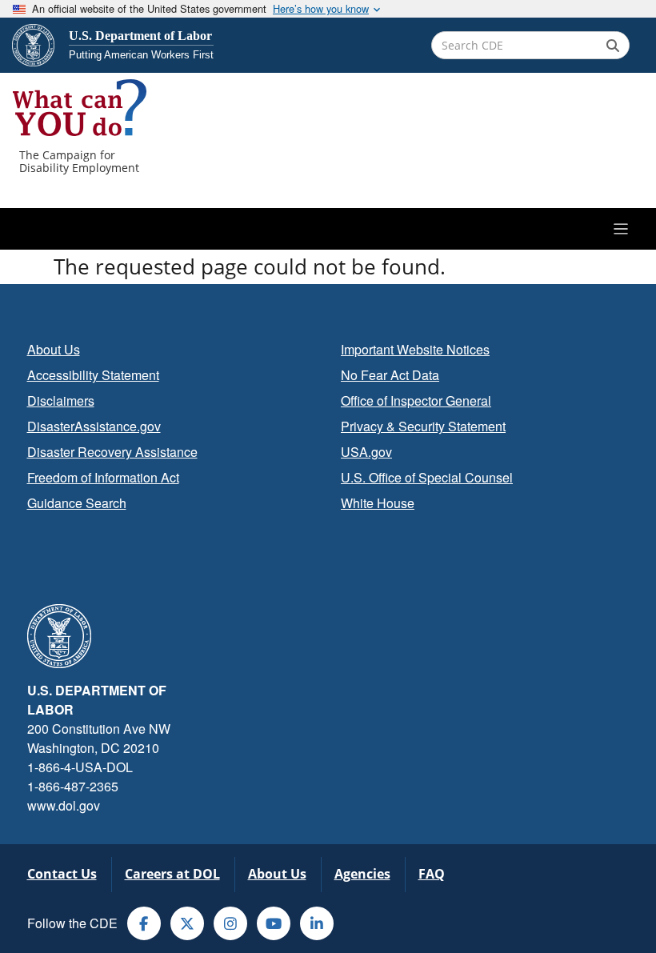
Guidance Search (76, 503)
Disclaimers (60, 400)
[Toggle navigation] (328, 229)
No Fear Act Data (390, 375)
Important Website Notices (415, 349)
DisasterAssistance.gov (94, 426)
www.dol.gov (63, 805)
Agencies (362, 874)
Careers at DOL (172, 874)
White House (377, 503)
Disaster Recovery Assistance (112, 451)
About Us (53, 349)
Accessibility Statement (93, 375)
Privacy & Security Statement (423, 426)
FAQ (431, 874)
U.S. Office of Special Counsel (427, 477)
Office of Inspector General (416, 400)
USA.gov (366, 451)
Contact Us (62, 874)
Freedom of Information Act (103, 477)
